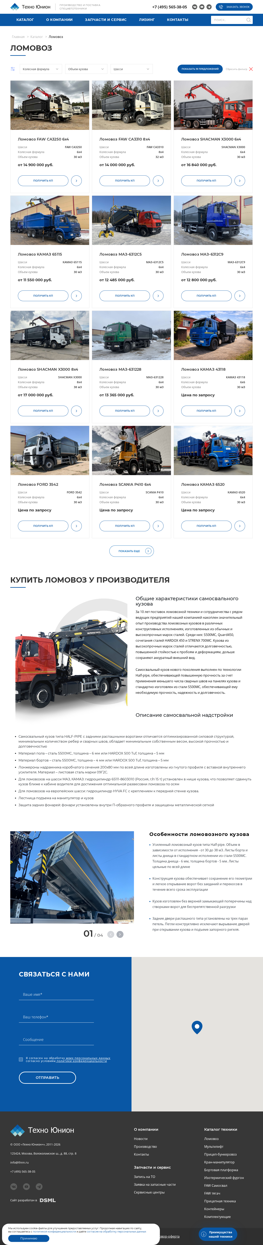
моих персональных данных (88, 1058)
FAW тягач (212, 1193)
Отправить (47, 1078)
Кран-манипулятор (219, 1162)
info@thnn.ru (19, 1162)
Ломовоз (211, 1138)
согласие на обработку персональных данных (116, 1231)
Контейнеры (214, 1209)
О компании (59, 20)
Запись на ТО (144, 1176)
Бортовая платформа (221, 1170)
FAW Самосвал (215, 1185)
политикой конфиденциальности (54, 1231)
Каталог (25, 20)
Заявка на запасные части (155, 1184)
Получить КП (43, 180)
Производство (145, 1146)
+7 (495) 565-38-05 (169, 7)
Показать (200, 68)
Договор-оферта (166, 1236)
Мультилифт (213, 1146)
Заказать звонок (237, 7)
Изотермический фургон (224, 1177)
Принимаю (28, 1238)
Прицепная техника (220, 1201)
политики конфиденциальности (81, 1061)
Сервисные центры (149, 1192)
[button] (110, 934)
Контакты (177, 20)
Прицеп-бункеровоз (220, 1154)
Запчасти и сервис (106, 20)
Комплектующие (217, 1216)
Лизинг (147, 20)
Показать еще (129, 551)
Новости (141, 1138)
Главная (18, 36)
